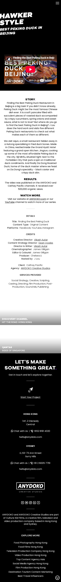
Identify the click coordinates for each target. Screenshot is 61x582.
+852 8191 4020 (42, 431)
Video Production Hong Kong (30, 555)
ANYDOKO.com (37, 199)
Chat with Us (21, 431)
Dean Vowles (46, 243)
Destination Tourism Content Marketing (31, 571)
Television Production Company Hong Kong (30, 551)
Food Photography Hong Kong (30, 542)
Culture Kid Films (15, 518)
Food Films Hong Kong (30, 546)
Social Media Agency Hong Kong (30, 563)
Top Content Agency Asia (30, 559)
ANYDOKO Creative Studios (35, 268)
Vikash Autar (41, 239)
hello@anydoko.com (30, 437)
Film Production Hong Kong (31, 567)
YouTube (10, 202)
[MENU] (57, 3)
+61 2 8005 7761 (41, 463)
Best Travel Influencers (30, 576)
